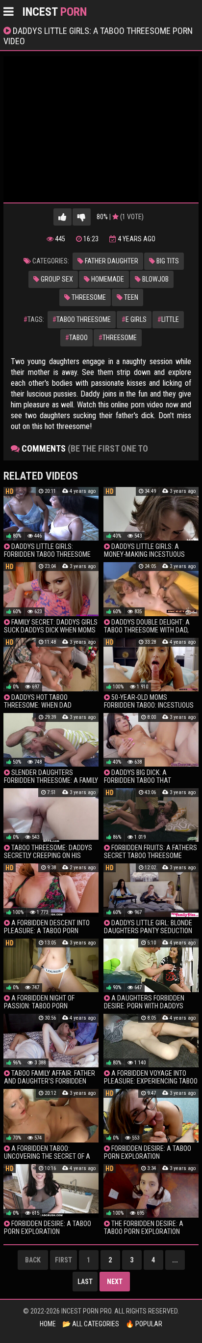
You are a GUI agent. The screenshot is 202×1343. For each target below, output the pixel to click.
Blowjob (155, 279)
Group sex (56, 279)
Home (48, 1324)
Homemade (107, 279)
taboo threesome (81, 319)
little (168, 319)
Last (85, 1282)
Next (115, 1282)
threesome (118, 338)
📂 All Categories (90, 1324)
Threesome (88, 297)
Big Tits (167, 261)
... (175, 1260)
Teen (130, 297)
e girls (134, 319)
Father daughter (110, 261)
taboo (76, 338)
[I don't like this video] (82, 217)
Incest (54, 12)
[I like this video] (62, 217)
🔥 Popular (144, 1324)
